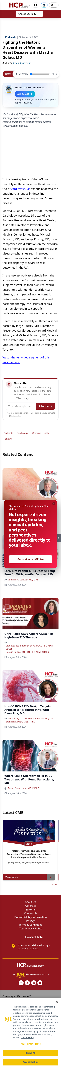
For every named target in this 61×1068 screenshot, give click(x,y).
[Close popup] (53, 503)
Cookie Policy (27, 1037)
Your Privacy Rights (30, 1043)
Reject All (30, 1053)
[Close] (57, 1002)
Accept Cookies (30, 1062)
